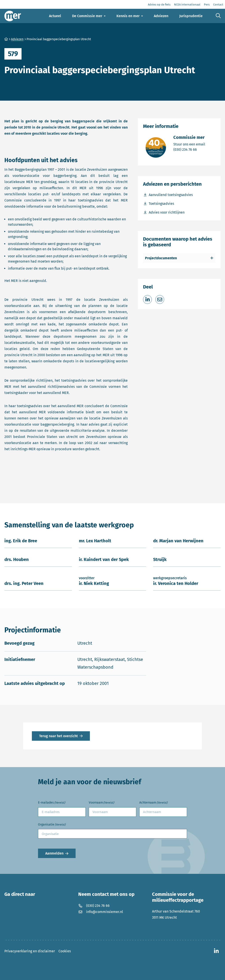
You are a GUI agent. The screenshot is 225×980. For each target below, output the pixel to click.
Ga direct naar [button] (19, 894)
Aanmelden (54, 853)
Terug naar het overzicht (58, 736)
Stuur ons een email (189, 144)
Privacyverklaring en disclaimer (29, 951)
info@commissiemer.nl (104, 912)
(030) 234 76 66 (189, 149)
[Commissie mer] (12, 16)
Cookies (64, 951)
